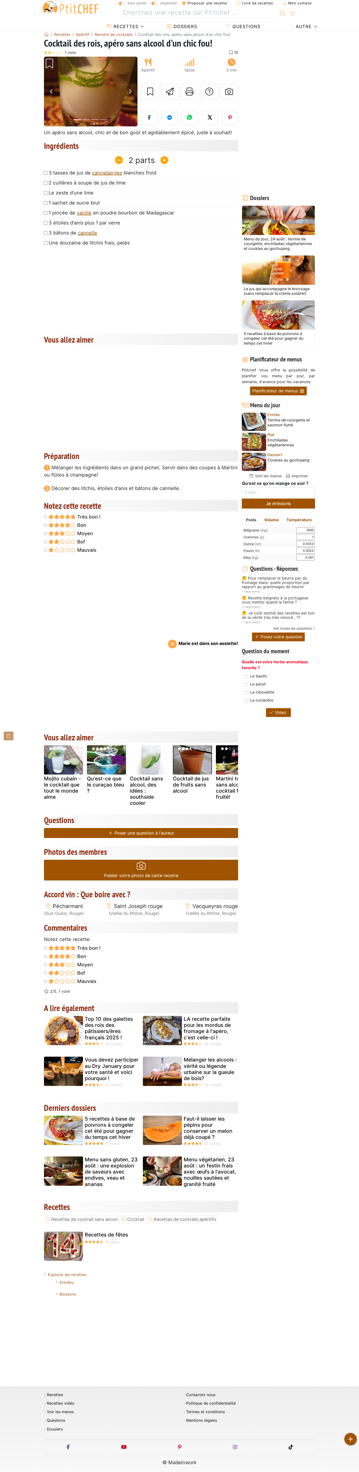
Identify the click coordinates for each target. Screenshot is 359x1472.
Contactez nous (200, 1394)
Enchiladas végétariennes (280, 442)
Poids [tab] (251, 519)
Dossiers (184, 26)
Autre (303, 26)
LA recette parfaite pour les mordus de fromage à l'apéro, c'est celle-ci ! (207, 1028)
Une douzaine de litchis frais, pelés (89, 243)
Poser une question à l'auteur (143, 833)
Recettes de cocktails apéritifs (185, 1219)
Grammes (253, 537)
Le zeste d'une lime (71, 193)
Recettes (125, 26)
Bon (81, 525)
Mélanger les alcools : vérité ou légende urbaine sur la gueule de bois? (210, 1069)
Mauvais (86, 550)
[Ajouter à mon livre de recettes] (150, 92)
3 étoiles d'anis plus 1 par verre (84, 223)
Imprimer (299, 475)
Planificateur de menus (275, 390)
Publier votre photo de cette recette (141, 875)
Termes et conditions (205, 1412)
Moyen (84, 533)
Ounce (252, 544)
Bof (80, 542)
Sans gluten (136, 3)
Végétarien (168, 3)
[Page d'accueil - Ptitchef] (46, 34)
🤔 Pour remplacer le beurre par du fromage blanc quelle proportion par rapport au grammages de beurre (275, 582)
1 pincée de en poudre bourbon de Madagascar (111, 213)
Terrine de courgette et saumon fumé (288, 422)
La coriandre (261, 700)
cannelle (87, 233)
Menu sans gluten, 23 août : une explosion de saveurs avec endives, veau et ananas (111, 1171)
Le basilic (258, 676)
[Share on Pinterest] (230, 117)
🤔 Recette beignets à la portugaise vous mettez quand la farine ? (275, 600)
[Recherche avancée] (292, 14)
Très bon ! (88, 517)
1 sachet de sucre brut (74, 203)
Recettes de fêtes (106, 1235)
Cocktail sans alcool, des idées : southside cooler (146, 791)
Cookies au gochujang (288, 460)
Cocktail (135, 1219)
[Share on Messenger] (169, 117)
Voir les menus (268, 475)
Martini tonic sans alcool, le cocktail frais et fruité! (235, 788)
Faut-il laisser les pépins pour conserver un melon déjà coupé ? (208, 1128)
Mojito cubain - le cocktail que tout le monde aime (62, 788)
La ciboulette (262, 692)
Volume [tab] (271, 519)
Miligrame (255, 530)
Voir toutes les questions (292, 628)
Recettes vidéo (60, 1403)
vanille (84, 213)
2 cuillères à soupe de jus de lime (87, 183)
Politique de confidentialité (211, 1403)
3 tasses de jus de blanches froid (102, 173)
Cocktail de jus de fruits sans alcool (191, 785)
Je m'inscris (278, 503)
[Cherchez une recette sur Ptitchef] (283, 12)
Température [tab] (299, 519)
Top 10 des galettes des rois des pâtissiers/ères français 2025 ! (109, 1028)
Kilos (250, 557)
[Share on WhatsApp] (189, 117)
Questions (245, 26)
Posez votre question (281, 636)
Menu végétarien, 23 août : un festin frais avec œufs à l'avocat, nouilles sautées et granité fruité (210, 1171)
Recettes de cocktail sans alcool (84, 1219)
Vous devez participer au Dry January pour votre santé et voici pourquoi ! (111, 1069)
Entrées (67, 1282)
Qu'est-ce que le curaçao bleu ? (105, 785)
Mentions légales (201, 1420)
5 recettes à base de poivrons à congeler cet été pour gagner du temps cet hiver (110, 1128)
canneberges (107, 173)
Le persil (258, 684)
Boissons (68, 1294)
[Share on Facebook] (149, 117)
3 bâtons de (73, 233)
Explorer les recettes (67, 1274)
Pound (251, 551)
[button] (51, 92)
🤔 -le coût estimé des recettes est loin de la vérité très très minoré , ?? (278, 615)
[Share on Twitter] (209, 117)
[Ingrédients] (8, 736)
